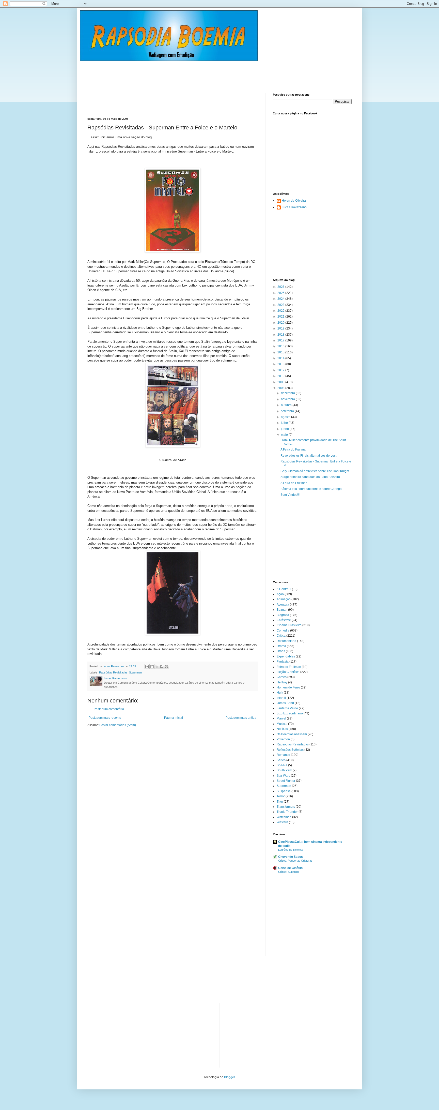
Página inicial (173, 717)
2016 (281, 346)
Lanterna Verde (287, 708)
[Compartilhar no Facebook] (161, 666)
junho (285, 429)
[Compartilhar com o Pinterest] (166, 666)
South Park (284, 770)
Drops (281, 651)
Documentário (286, 641)
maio (285, 435)
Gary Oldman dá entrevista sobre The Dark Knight (314, 471)
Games (282, 677)
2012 (281, 370)
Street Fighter (286, 781)
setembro (288, 411)
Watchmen (284, 817)
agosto (286, 417)
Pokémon (283, 739)
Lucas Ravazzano (294, 207)
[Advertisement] (179, 72)
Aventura (283, 604)
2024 (281, 299)
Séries (281, 760)
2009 (281, 382)
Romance (283, 755)
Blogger (229, 1077)
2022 (281, 310)
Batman (282, 609)
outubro (286, 405)
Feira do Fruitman (289, 667)
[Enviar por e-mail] (147, 666)
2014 (281, 358)
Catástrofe (284, 620)
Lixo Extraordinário (290, 713)
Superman (135, 672)
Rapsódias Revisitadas (113, 672)
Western (282, 822)
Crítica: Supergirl (288, 871)
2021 (281, 316)
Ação (280, 594)
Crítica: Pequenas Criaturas (295, 860)
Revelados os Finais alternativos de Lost (308, 455)
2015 (281, 352)
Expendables (286, 656)
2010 (281, 376)
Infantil (281, 698)
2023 (281, 305)
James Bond (285, 703)
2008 (281, 388)
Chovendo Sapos (290, 857)
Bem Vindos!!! (290, 495)
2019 (281, 328)
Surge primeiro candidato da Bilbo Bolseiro (310, 477)
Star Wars (283, 775)
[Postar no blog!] (151, 666)
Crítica (281, 635)
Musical (282, 724)
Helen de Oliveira (294, 200)
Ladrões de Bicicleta (290, 849)
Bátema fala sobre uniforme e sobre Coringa (311, 489)
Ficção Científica (288, 672)
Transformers (286, 806)
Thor (280, 801)
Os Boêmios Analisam (292, 734)
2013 (281, 364)
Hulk (280, 692)
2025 (281, 293)
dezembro (288, 393)
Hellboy (282, 682)
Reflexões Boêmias (290, 750)
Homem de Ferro (288, 687)
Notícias (282, 729)
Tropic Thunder (287, 812)
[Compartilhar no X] (156, 666)
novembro (288, 399)
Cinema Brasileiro (289, 625)
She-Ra (282, 765)
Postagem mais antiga (241, 717)
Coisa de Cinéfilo (290, 868)
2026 (281, 287)
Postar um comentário (109, 709)
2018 (281, 334)
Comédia (283, 630)
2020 (281, 322)
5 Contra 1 (284, 589)
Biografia (283, 615)
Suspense (284, 791)
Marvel (281, 718)
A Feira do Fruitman (293, 449)
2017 (281, 340)
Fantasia (283, 661)
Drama (281, 646)
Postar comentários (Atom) (117, 725)
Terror (281, 796)
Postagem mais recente (105, 717)
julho (285, 423)
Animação (284, 599)
